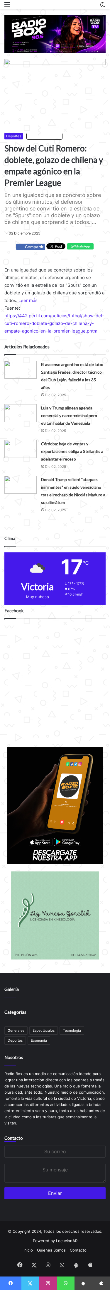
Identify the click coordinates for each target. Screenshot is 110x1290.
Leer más (28, 300)
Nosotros (13, 1057)
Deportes (13, 136)
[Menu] (7, 6)
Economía (39, 1040)
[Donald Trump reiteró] (20, 485)
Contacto (13, 1138)
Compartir (34, 246)
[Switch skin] (103, 6)
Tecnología (72, 1030)
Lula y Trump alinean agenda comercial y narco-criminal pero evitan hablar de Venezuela (69, 415)
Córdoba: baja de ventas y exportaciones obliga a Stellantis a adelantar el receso (72, 451)
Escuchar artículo (45, 136)
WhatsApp (81, 246)
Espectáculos (44, 1030)
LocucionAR (66, 1240)
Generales (16, 1030)
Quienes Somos (51, 1250)
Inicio (28, 1250)
